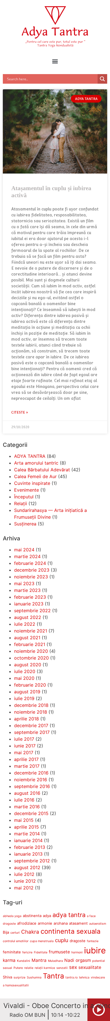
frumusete (59, 952)
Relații (20, 503)
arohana (61, 923)
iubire (95, 950)
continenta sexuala (70, 931)
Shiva (7, 977)
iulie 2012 (24, 874)
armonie (45, 923)
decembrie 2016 (31, 773)
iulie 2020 (24, 671)
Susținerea (25, 524)
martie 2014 (27, 833)
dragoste (77, 940)
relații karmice (45, 968)
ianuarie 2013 (28, 854)
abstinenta (32, 915)
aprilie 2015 (26, 827)
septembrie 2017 (32, 732)
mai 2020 (24, 678)
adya (47, 915)
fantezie (92, 941)
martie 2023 (27, 590)
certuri (15, 933)
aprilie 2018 (26, 719)
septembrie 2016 (32, 786)
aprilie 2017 (26, 759)
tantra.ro (71, 977)
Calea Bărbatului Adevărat (42, 469)
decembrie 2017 (31, 725)
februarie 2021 (29, 644)
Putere (18, 968)
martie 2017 (26, 766)
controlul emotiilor (15, 941)
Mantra (39, 960)
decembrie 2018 (31, 705)
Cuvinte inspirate (32, 483)
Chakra (30, 932)
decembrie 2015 (31, 813)
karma (9, 960)
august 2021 (27, 637)
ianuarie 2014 (28, 840)
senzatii (62, 968)
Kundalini (23, 961)
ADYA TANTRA (29, 456)
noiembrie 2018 (30, 712)
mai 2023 (24, 583)
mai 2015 (24, 820)
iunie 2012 (25, 881)
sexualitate (89, 967)
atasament (78, 923)
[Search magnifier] (102, 79)
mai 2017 (23, 752)
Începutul (24, 497)
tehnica (84, 977)
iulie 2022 (24, 624)
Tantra (53, 976)
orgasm (83, 960)
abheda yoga (12, 916)
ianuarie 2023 (28, 604)
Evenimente (26, 490)
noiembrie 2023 (31, 577)
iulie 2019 (24, 698)
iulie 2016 (24, 800)
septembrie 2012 (32, 861)
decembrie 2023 (31, 570)
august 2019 (27, 691)
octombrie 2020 (31, 658)
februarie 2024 (30, 563)
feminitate (12, 952)
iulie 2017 (24, 739)
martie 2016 (27, 806)
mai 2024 (24, 549)
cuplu (61, 940)
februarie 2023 (30, 597)
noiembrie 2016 (30, 779)
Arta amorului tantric (36, 463)
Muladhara (55, 961)
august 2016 (27, 793)
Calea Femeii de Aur (35, 476)
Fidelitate (40, 952)
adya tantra (68, 914)
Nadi (69, 960)
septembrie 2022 (32, 610)
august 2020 (27, 664)
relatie (28, 968)
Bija (6, 932)
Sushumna (34, 977)
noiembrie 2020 (31, 651)
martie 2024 (27, 556)
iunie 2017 (25, 746)
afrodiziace (26, 923)
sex (73, 967)
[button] (55, 61)
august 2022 (27, 617)
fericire (27, 952)
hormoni (77, 952)
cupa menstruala (42, 941)
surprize (19, 977)
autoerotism (97, 923)
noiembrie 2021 (30, 631)
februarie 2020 (30, 685)
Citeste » (19, 412)
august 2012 (27, 867)
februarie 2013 (29, 847)
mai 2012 (24, 888)
